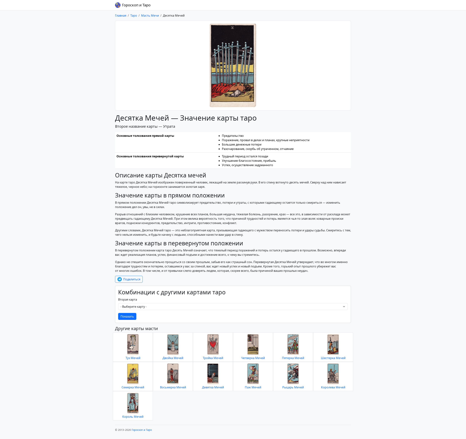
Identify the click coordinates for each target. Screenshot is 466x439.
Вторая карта (127, 299)
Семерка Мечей (133, 387)
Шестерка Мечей (333, 358)
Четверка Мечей (253, 358)
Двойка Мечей (173, 358)
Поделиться (131, 279)
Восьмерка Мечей (173, 387)
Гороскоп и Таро (136, 5)
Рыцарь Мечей (293, 387)
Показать (127, 316)
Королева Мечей (333, 387)
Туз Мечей (133, 358)
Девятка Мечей (213, 387)
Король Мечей (132, 417)
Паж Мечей (253, 387)
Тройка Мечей (213, 358)
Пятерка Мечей (293, 358)
